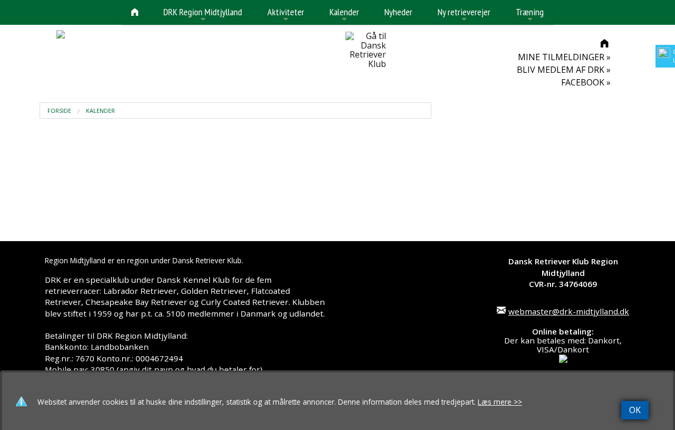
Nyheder (398, 12)
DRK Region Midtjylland (202, 15)
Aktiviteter (285, 15)
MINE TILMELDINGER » (564, 57)
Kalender (344, 15)
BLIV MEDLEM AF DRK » (564, 69)
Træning (530, 15)
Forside (59, 110)
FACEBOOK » (586, 82)
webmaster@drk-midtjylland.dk (568, 311)
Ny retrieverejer (464, 15)
